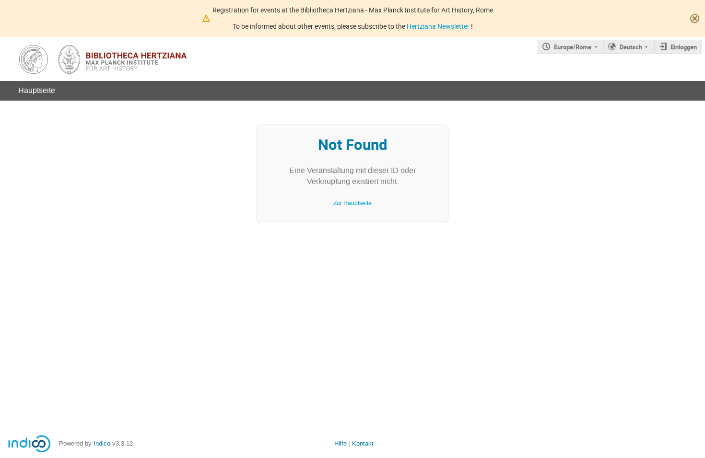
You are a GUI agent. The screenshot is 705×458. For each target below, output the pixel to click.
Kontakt (363, 443)
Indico (102, 443)
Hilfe (340, 443)
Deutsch (631, 47)
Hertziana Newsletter (439, 26)
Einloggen (683, 47)
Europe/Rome (572, 47)
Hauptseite (36, 90)
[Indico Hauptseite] (129, 59)
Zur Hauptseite (352, 203)
